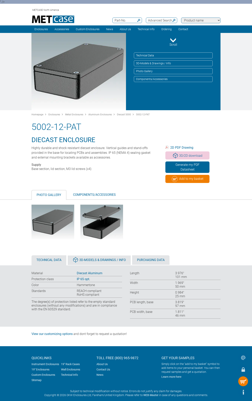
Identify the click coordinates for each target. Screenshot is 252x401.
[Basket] (243, 381)
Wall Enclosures (70, 369)
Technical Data (145, 55)
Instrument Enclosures (45, 364)
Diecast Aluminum (89, 273)
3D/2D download (190, 156)
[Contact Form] (243, 358)
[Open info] (243, 392)
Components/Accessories (152, 79)
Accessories (62, 29)
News (109, 29)
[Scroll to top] (231, 392)
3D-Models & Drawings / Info (153, 63)
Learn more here (171, 376)
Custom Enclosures (87, 29)
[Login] (243, 369)
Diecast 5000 (124, 114)
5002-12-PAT (143, 114)
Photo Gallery (144, 71)
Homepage (37, 114)
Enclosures (41, 29)
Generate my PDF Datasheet (187, 167)
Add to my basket (191, 179)
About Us (102, 364)
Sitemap (37, 380)
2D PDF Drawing (181, 147)
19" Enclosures (40, 369)
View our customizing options (52, 334)
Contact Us (103, 369)
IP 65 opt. (83, 279)
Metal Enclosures (74, 114)
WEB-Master (150, 395)
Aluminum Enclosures (100, 114)
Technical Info (69, 374)
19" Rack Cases (70, 364)
